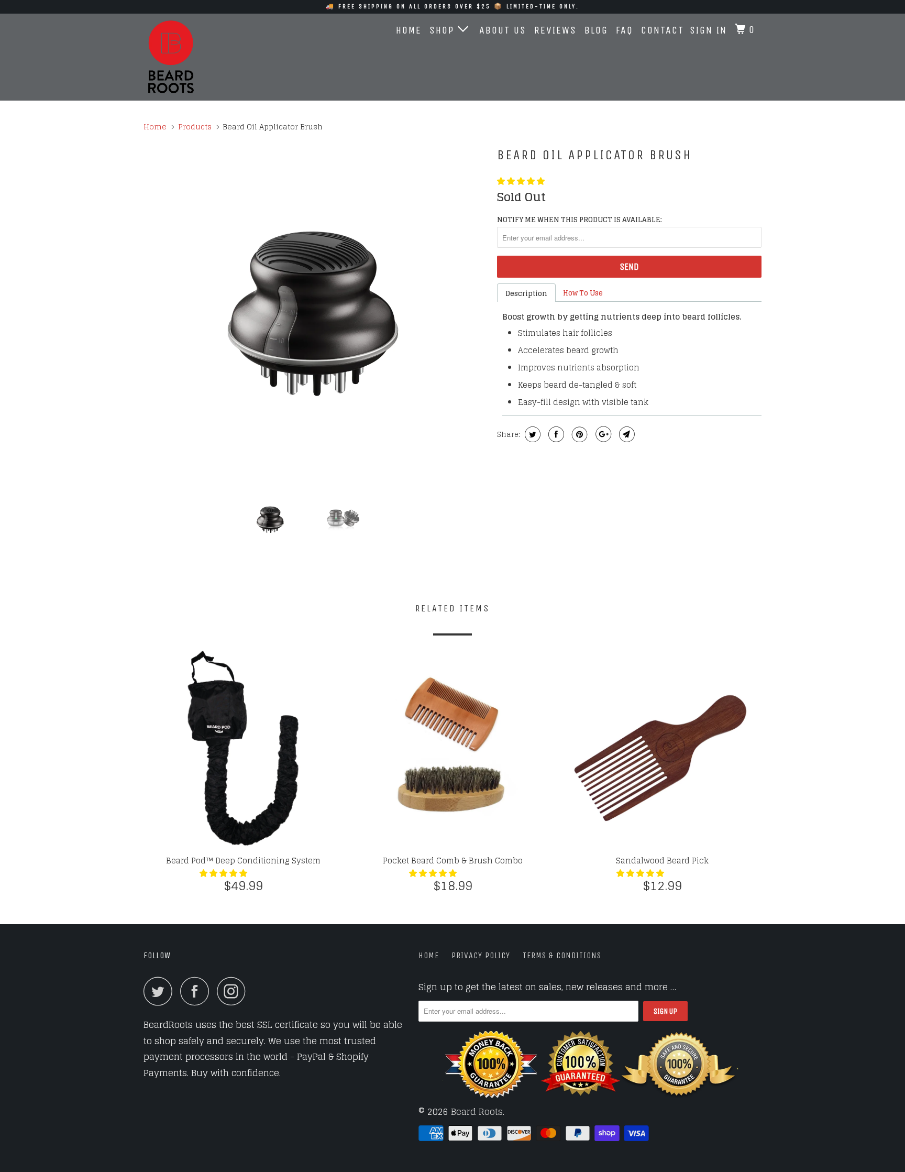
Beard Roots (477, 1111)
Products (195, 126)
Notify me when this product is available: (579, 220)
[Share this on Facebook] (555, 434)
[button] (522, 181)
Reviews (555, 30)
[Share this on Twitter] (531, 434)
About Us (502, 30)
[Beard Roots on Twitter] (161, 991)
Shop (443, 30)
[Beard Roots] (197, 57)
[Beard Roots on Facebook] (197, 991)
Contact (662, 30)
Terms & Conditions (562, 955)
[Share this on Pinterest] (578, 434)
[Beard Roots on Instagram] (234, 991)
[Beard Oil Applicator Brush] (315, 312)
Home (409, 30)
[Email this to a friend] (625, 434)
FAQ (624, 30)
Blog (596, 30)
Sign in (708, 30)
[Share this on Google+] (602, 434)
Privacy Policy (480, 955)
